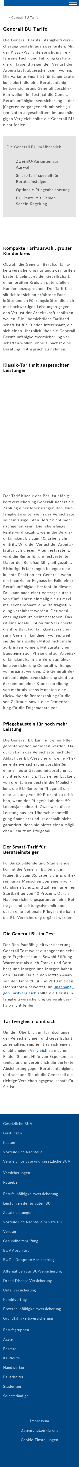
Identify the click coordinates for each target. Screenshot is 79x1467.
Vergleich (39, 1051)
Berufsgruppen (16, 1330)
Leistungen (12, 1133)
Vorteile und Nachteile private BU (33, 1222)
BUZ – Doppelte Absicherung (29, 1260)
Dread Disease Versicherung (27, 1281)
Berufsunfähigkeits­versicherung (30, 1194)
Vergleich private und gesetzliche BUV (37, 1161)
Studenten (12, 1386)
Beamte (9, 1349)
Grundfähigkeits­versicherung (28, 1318)
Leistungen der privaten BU (27, 1203)
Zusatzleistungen (17, 1213)
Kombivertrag (15, 1300)
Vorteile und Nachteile (23, 1152)
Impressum (39, 1421)
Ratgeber (11, 1182)
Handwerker (14, 1367)
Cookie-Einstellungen (39, 1440)
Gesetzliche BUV (18, 1124)
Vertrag (9, 1231)
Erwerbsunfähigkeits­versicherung (32, 1309)
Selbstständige (16, 1396)
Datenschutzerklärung (39, 1430)
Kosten (9, 1143)
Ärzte (8, 1339)
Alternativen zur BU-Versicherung (32, 1271)
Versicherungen (16, 1173)
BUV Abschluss (16, 1250)
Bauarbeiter (13, 1377)
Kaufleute (11, 1358)
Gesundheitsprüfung (20, 1241)
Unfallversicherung (19, 1290)
